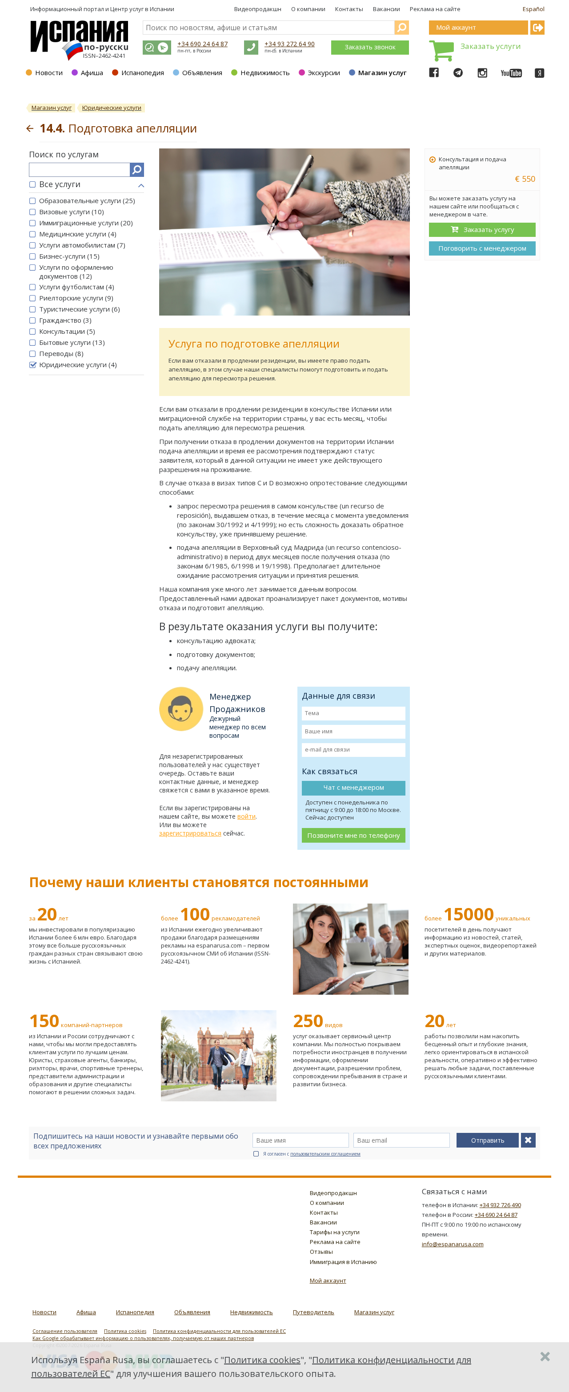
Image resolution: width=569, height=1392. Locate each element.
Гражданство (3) (65, 320)
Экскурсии (324, 72)
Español (534, 9)
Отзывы (321, 1252)
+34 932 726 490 (500, 1205)
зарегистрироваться (190, 833)
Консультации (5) (67, 331)
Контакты (349, 9)
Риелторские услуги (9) (76, 297)
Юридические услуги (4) (78, 364)
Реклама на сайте (435, 9)
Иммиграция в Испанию (343, 1262)
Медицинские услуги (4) (77, 233)
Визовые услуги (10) (71, 211)
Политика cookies (125, 1331)
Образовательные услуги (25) (87, 200)
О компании (308, 9)
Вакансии (386, 9)
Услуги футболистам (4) (76, 286)
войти (246, 816)
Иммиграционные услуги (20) (86, 222)
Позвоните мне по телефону (353, 835)
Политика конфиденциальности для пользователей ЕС (219, 1331)
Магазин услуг (382, 72)
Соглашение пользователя (64, 1331)
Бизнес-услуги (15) (69, 256)
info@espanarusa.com (453, 1244)
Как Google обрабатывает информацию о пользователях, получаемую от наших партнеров (143, 1338)
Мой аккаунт (328, 1280)
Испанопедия (142, 72)
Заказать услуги (491, 46)
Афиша (92, 72)
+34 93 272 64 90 (289, 44)
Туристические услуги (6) (79, 308)
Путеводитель (313, 1312)
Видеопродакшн (257, 9)
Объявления (202, 72)
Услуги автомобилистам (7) (82, 244)
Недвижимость (265, 72)
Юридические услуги (111, 108)
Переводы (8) (61, 353)
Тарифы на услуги (335, 1232)
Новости (49, 72)
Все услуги (59, 184)
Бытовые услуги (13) (72, 342)
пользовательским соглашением (325, 1154)
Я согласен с (312, 1154)
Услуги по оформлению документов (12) (76, 271)
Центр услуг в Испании (142, 9)
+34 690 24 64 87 (202, 44)
